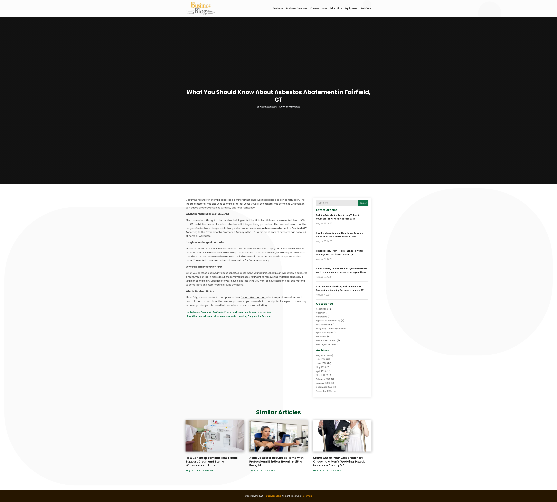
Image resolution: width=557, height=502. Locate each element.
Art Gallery (321, 336)
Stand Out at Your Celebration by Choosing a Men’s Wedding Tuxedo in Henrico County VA (339, 461)
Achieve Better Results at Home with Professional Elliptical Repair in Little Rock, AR (276, 461)
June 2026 (321, 363)
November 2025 (324, 391)
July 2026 (320, 359)
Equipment (351, 8)
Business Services (296, 8)
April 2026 (321, 371)
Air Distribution (323, 324)
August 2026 (322, 355)
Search (363, 203)
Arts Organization (325, 344)
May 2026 (321, 367)
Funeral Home (318, 8)
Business (278, 8)
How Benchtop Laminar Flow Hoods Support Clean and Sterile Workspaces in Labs (212, 461)
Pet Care (366, 8)
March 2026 (322, 375)
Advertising (321, 316)
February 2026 (323, 379)
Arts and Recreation (326, 340)
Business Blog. (273, 495)
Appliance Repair (324, 332)
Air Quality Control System (329, 328)
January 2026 (323, 383)
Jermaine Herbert (268, 106)
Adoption (320, 312)
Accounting (322, 308)
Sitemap (307, 495)
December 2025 (324, 386)
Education (336, 8)
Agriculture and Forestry (328, 320)
